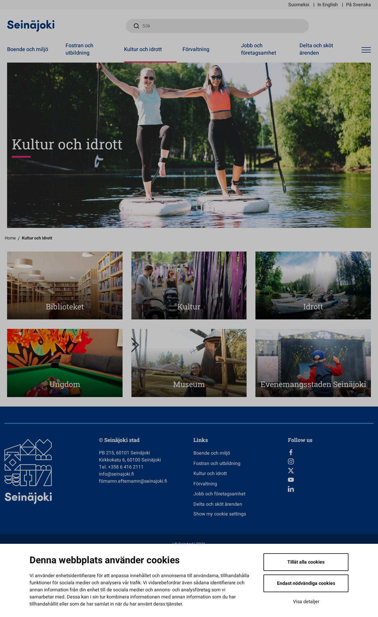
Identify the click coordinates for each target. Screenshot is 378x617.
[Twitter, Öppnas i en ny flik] (331, 471)
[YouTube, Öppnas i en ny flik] (331, 480)
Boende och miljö (27, 49)
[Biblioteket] (65, 285)
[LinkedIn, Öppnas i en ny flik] (331, 489)
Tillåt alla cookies (306, 562)
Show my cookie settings (219, 514)
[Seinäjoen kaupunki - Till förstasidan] (31, 25)
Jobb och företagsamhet (258, 49)
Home (10, 238)
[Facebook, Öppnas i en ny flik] (331, 452)
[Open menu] (366, 50)
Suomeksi (298, 4)
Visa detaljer (306, 601)
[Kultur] (189, 285)
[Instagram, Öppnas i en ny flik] (331, 461)
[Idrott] (313, 285)
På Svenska (358, 4)
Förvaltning (196, 49)
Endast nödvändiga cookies (306, 583)
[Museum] (189, 363)
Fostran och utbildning (79, 49)
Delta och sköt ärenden (316, 49)
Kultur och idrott (143, 49)
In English (327, 4)
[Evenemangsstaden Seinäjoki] (313, 363)
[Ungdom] (65, 363)
